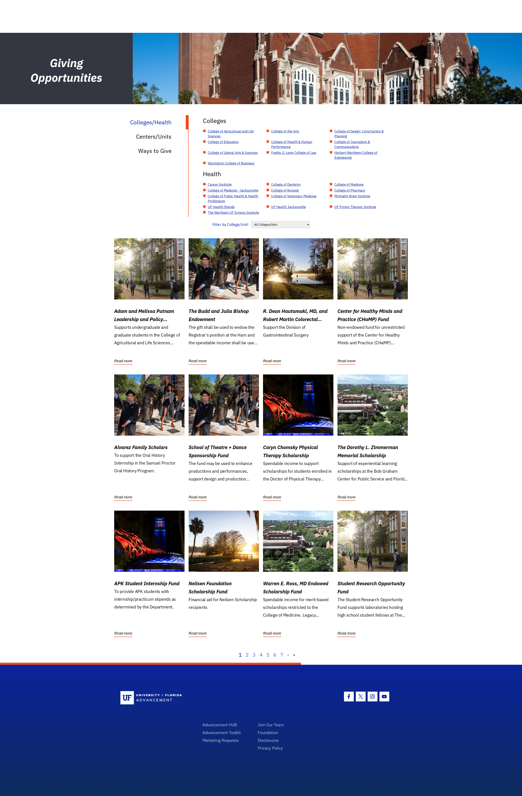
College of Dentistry (286, 184)
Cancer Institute (220, 184)
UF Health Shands (221, 207)
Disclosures (268, 740)
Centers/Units (153, 136)
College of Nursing (285, 190)
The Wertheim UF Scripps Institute (233, 213)
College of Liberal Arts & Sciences (233, 153)
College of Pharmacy (349, 190)
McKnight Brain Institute (352, 196)
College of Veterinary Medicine (293, 196)
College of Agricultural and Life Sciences (231, 133)
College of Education (223, 142)
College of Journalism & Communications (352, 144)
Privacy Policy (270, 748)
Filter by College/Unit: (230, 224)
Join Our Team (271, 725)
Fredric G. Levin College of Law (293, 153)
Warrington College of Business (231, 163)
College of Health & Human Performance (291, 144)
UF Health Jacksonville (288, 207)
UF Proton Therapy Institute (355, 207)
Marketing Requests (220, 740)
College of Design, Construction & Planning (359, 133)
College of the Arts (285, 131)
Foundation (268, 732)
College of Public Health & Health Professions (233, 198)
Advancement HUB (219, 725)
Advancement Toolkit (221, 732)
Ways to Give (154, 151)
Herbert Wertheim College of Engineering (355, 155)
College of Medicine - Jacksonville (233, 190)
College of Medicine (349, 184)
